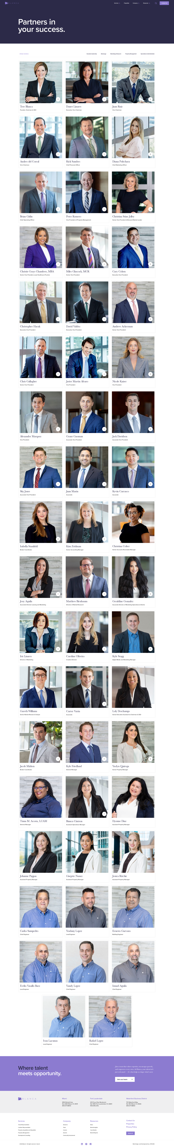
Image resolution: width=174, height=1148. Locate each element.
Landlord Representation (24, 1127)
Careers (65, 1130)
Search (38, 1144)
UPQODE (152, 1144)
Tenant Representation (23, 1125)
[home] (12, 3)
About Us (65, 1125)
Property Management (23, 1133)
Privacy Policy (131, 1127)
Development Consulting (24, 1135)
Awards (65, 1133)
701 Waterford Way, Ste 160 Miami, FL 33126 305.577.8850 (133, 1104)
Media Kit (130, 1133)
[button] (117, 3)
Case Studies (93, 1130)
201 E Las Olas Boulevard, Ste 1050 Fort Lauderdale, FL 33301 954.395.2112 (101, 1104)
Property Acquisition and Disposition (27, 1130)
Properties (126, 3)
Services (116, 3)
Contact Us (164, 3)
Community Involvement (69, 1135)
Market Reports (94, 1133)
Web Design (136, 1144)
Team (64, 1127)
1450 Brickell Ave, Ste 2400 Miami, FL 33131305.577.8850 (70, 1104)
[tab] (51, 54)
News (91, 1125)
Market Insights (94, 1127)
